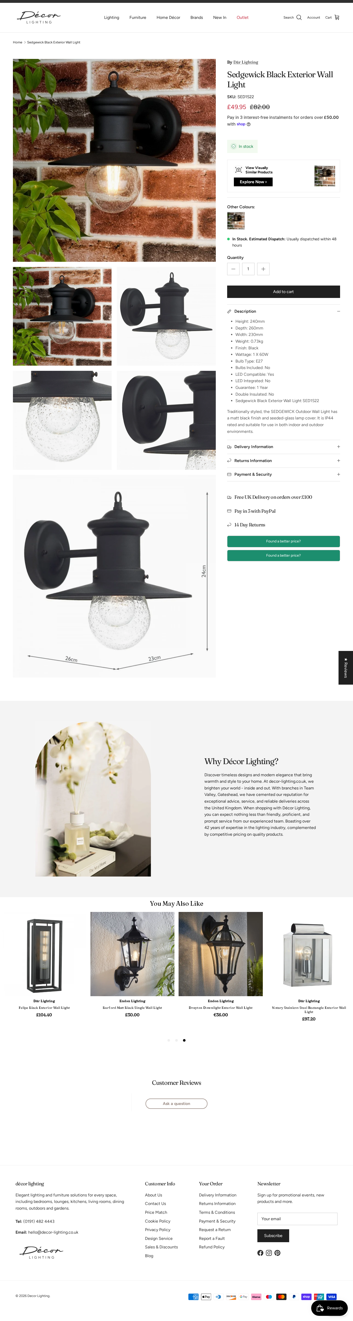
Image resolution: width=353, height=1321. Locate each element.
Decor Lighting (38, 1296)
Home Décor (168, 17)
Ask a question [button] (176, 1103)
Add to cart (283, 291)
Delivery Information (217, 1195)
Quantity (235, 257)
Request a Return (215, 1229)
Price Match (156, 1212)
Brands (196, 17)
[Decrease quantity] (233, 269)
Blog (149, 1255)
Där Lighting (245, 62)
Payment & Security (217, 1221)
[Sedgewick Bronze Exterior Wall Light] (236, 220)
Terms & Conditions (217, 1212)
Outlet (243, 17)
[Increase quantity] (263, 269)
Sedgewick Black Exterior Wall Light (53, 42)
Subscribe (273, 1235)
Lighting (111, 17)
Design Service (159, 1238)
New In (219, 17)
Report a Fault (212, 1238)
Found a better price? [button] (283, 541)
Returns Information (217, 1203)
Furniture (137, 17)
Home (17, 42)
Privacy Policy (157, 1229)
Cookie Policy (157, 1221)
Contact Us (155, 1203)
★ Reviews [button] (345, 668)
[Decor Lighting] (39, 17)
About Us (153, 1195)
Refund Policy (212, 1247)
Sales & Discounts (161, 1247)
